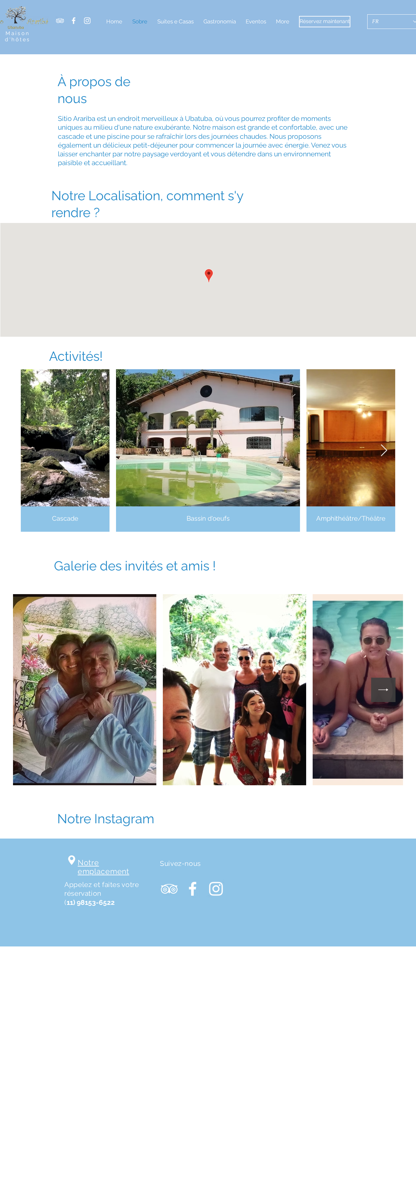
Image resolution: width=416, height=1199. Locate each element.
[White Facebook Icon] (73, 20)
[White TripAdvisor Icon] (60, 20)
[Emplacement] (71, 860)
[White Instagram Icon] (87, 20)
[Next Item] (384, 450)
